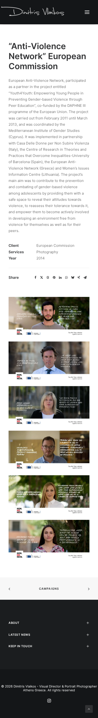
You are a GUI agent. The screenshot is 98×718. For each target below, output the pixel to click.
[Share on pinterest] (54, 277)
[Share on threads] (48, 277)
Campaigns (49, 588)
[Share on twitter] (41, 277)
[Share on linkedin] (60, 277)
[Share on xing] (79, 277)
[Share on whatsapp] (66, 277)
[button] (87, 12)
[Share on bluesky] (72, 277)
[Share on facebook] (35, 277)
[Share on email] (85, 277)
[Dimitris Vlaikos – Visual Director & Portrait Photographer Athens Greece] (33, 12)
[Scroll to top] (89, 708)
